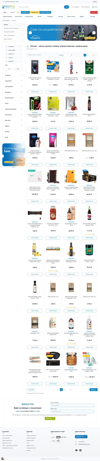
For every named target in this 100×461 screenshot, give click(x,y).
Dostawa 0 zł (25, 12)
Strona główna (6, 20)
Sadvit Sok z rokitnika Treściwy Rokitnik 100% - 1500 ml (71, 188)
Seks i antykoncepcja (9, 35)
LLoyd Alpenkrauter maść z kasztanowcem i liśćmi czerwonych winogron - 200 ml (35, 371)
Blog (18, 12)
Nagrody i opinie (30, 445)
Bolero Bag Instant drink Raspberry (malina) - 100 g (71, 115)
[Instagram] (80, 450)
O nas (28, 443)
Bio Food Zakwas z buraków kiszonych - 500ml (89, 224)
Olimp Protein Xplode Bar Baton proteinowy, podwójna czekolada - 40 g (35, 225)
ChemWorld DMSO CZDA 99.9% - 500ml (71, 334)
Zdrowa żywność (8, 39)
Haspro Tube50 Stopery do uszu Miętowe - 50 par (89, 370)
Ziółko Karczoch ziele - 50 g (89, 296)
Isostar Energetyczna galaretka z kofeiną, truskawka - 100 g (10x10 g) (35, 116)
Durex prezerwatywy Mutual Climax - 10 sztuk (34, 78)
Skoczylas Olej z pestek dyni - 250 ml (89, 115)
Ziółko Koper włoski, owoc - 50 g (89, 150)
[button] (94, 7)
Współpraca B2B (30, 440)
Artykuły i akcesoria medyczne (11, 28)
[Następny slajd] (25, 156)
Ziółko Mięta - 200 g (34, 333)
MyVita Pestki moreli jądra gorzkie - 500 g (53, 334)
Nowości (12, 12)
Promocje (94, 12)
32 (93, 55)
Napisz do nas (80, 436)
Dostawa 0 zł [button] (31, 170)
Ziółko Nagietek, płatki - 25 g (71, 150)
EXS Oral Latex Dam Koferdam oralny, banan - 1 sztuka (53, 115)
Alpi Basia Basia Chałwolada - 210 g (71, 370)
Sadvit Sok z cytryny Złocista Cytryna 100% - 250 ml (34, 261)
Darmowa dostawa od (11, 1)
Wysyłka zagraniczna (7, 440)
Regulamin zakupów (31, 438)
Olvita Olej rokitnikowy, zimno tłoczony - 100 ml (34, 297)
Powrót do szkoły (45, 12)
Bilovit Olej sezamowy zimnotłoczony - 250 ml (71, 261)
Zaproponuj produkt (31, 448)
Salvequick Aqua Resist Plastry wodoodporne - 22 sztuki (53, 78)
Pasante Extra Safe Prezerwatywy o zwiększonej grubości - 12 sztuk (34, 152)
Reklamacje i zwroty (6, 443)
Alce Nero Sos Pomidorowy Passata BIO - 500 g (53, 224)
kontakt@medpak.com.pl (84, 444)
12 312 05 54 (81, 441)
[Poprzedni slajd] (2, 156)
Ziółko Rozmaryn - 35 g (53, 296)
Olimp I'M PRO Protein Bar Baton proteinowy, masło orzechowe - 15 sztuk (89, 189)
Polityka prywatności (31, 435)
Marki (5, 12)
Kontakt (95, 1)
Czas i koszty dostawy (7, 435)
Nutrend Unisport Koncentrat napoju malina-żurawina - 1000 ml (71, 79)
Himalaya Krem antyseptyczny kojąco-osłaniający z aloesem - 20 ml (53, 262)
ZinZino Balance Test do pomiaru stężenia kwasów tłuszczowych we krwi (35, 189)
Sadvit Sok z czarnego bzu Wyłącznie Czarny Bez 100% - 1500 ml (53, 189)
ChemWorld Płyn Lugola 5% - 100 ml (71, 224)
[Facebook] (76, 450)
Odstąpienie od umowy (7, 448)
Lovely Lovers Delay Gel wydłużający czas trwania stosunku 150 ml (89, 335)
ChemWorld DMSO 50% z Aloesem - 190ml (89, 261)
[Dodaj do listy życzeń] (41, 61)
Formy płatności (6, 438)
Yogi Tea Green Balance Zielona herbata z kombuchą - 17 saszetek (89, 79)
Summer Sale (34, 12)
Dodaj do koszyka (35, 91)
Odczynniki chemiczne (9, 32)
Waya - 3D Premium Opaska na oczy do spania (53, 370)
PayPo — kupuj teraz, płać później (9, 445)
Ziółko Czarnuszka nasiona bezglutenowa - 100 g (71, 297)
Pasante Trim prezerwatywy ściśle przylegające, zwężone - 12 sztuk (53, 152)
